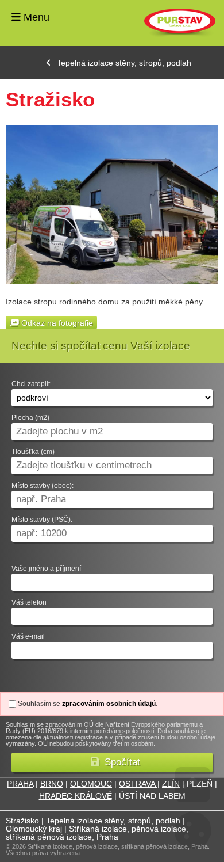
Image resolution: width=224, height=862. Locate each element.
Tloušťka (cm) (33, 452)
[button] (112, 762)
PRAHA (20, 783)
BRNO (51, 783)
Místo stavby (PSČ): (41, 520)
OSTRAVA (138, 783)
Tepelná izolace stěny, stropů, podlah (124, 62)
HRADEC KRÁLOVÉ (75, 795)
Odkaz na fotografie (56, 322)
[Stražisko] (112, 204)
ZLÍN (171, 783)
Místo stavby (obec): (42, 486)
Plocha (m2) (30, 418)
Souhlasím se (39, 704)
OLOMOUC (91, 783)
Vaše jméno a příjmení (46, 569)
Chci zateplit (30, 384)
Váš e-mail (28, 636)
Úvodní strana (179, 23)
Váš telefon (29, 603)
